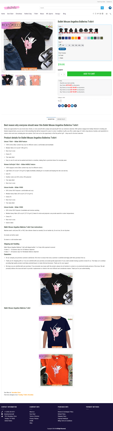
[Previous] (4, 46)
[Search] (102, 7)
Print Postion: (62, 53)
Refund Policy (61, 119)
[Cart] (110, 7)
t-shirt (63, 97)
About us (32, 412)
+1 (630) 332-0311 (9, 412)
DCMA (31, 421)
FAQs (31, 423)
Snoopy (57, 14)
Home (3, 14)
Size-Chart (32, 414)
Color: (61, 35)
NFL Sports (49, 14)
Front (61, 55)
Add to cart (89, 74)
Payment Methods (63, 418)
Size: (60, 42)
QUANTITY (60, 70)
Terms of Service (34, 416)
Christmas (19, 14)
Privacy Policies (34, 418)
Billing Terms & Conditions (65, 421)
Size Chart (10, 14)
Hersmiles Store (16, 392)
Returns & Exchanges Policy (65, 412)
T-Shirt (36, 14)
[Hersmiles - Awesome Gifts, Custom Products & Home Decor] (19, 8)
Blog (64, 14)
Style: (61, 26)
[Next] (51, 46)
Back (61, 58)
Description (51, 119)
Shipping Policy (62, 416)
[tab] (51, 119)
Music (42, 14)
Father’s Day (28, 14)
